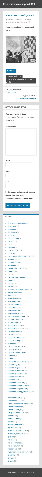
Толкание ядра (14, 419)
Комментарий (11, 126)
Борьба (11, 253)
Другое (10, 283)
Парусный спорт (14, 340)
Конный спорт (13, 298)
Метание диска (14, 310)
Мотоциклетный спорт (16, 316)
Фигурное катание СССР (18, 431)
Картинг (11, 295)
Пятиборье (12, 355)
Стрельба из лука (15, 410)
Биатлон (11, 247)
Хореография (13, 449)
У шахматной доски (14, 76)
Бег (9, 244)
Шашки (11, 458)
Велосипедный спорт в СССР (20, 256)
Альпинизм (12, 232)
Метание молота (14, 313)
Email (8, 171)
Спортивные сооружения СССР (21, 392)
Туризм (11, 422)
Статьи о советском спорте (18, 404)
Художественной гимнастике (19, 452)
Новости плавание (15, 325)
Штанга (11, 461)
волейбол (12, 265)
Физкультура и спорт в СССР (19, 4)
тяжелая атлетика (15, 425)
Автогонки (12, 229)
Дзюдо (10, 280)
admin (29, 19)
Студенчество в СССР (17, 413)
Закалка (11, 286)
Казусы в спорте (14, 292)
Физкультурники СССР (17, 434)
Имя (7, 161)
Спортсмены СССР (16, 401)
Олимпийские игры (15, 331)
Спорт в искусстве (15, 368)
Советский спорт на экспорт (19, 362)
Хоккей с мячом (14, 446)
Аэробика (12, 235)
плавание (12, 343)
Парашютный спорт (16, 337)
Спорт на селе (13, 380)
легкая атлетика (14, 304)
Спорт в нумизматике (16, 371)
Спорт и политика (15, 377)
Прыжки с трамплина (16, 352)
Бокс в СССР (13, 250)
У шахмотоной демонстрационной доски (20, 81)
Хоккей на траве (14, 443)
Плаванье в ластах (15, 346)
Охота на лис (13, 334)
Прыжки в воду (14, 349)
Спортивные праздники (17, 389)
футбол (11, 437)
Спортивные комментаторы (19, 386)
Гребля (10, 271)
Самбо (10, 359)
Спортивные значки (16, 383)
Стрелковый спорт (15, 407)
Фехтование (13, 428)
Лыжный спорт (14, 307)
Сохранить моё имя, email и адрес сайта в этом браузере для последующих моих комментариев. (20, 195)
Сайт (7, 182)
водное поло (13, 259)
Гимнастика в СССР (16, 268)
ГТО (9, 274)
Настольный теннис (16, 319)
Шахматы (11, 71)
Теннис (11, 416)
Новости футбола (15, 328)
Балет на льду (13, 238)
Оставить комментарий (19, 22)
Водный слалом (14, 262)
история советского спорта (18, 289)
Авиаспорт (12, 226)
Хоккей (10, 440)
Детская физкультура (16, 277)
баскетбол (12, 241)
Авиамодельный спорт (17, 223)
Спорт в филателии (15, 374)
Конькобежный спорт (16, 301)
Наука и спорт (13, 322)
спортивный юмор (15, 398)
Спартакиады (13, 365)
